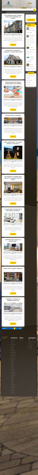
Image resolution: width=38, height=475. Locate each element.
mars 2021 (12, 369)
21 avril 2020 (7, 99)
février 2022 (12, 358)
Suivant (20, 328)
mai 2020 (12, 381)
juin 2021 (12, 364)
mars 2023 (12, 349)
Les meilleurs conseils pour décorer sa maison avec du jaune (13, 178)
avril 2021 (12, 367)
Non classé (29, 84)
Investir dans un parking (13, 115)
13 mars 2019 (7, 313)
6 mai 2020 (7, 66)
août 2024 (12, 346)
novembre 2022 (13, 353)
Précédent (4, 328)
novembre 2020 (13, 372)
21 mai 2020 (7, 34)
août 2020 (12, 376)
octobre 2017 (13, 393)
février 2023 (12, 350)
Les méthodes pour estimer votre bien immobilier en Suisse (13, 17)
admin (11, 34)
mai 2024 (12, 347)
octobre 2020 (13, 373)
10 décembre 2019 (8, 160)
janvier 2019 (13, 390)
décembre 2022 (13, 352)
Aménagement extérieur (31, 75)
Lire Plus (14, 45)
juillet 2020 (12, 378)
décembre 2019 (13, 384)
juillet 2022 (12, 356)
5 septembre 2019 (8, 252)
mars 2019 (12, 389)
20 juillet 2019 (7, 283)
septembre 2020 (13, 375)
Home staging (29, 80)
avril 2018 (12, 392)
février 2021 (12, 370)
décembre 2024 (13, 344)
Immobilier (28, 82)
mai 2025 (12, 341)
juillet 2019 (12, 387)
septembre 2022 (13, 355)
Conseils (29, 343)
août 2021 (12, 361)
